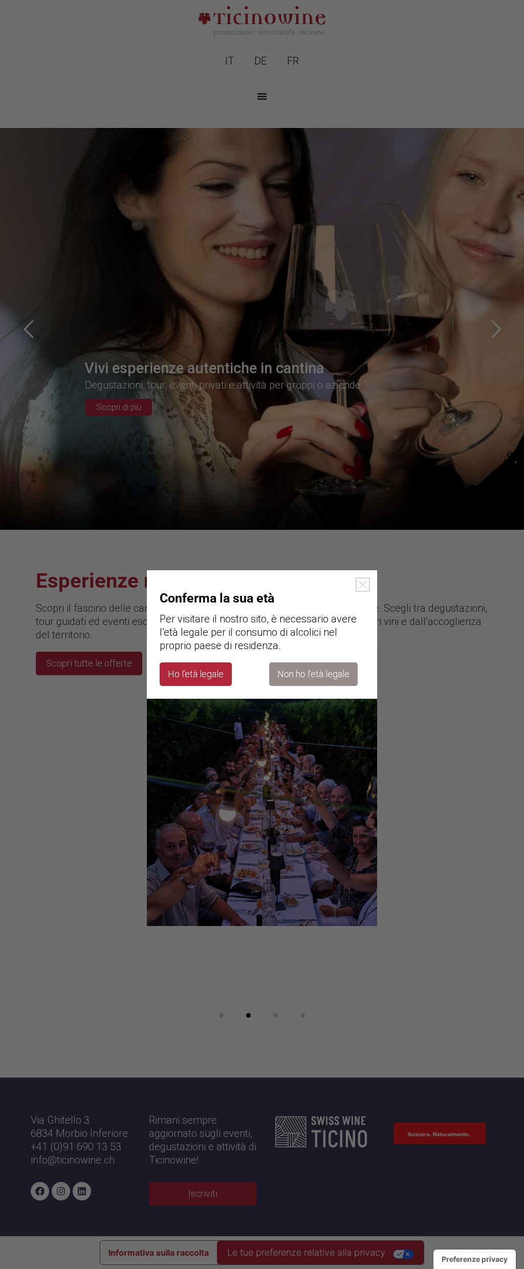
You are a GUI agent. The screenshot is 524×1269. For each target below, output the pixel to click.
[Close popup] (363, 584)
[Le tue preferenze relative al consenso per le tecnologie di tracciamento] (474, 1259)
